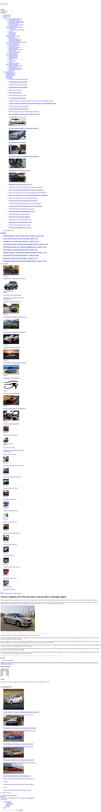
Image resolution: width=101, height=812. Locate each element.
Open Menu (3, 12)
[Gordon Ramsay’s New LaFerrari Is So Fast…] (17, 167)
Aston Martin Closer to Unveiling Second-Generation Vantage (15, 316)
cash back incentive (17, 662)
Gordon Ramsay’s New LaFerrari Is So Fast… (20, 170)
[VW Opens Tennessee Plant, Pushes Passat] (19, 106)
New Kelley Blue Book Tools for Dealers (18, 81)
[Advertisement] (17, 7)
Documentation (9, 804)
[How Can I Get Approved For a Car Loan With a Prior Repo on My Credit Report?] (27, 192)
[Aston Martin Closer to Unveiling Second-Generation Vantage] (11, 313)
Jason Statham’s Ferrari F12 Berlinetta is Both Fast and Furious (24, 156)
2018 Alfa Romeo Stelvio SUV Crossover (10, 578)
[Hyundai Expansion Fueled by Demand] (18, 84)
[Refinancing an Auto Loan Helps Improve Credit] (20, 219)
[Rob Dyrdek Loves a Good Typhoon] (17, 139)
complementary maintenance (27, 662)
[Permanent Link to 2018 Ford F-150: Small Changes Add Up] (6, 540)
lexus (48, 662)
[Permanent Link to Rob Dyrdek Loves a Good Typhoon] (6, 585)
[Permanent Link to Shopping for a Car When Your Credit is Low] (13, 450)
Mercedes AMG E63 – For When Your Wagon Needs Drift (14, 362)
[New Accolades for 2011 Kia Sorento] (17, 95)
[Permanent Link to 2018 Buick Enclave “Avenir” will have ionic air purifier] (6, 431)
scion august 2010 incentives (70, 662)
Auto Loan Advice (7, 299)
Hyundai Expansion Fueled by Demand (18, 87)
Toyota (77, 662)
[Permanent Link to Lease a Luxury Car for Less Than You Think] (6, 442)
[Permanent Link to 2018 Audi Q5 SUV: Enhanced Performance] (6, 506)
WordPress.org (9, 802)
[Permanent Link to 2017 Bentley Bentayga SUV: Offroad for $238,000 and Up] (6, 472)
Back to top (3, 796)
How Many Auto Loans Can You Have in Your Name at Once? (23, 200)
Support (7, 805)
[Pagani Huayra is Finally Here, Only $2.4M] (11, 343)
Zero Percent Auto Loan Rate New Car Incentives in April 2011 (23, 128)
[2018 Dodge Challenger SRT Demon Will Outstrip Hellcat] (11, 404)
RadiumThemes (30, 798)
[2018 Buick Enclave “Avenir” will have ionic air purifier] (11, 274)
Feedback (8, 806)
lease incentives (37, 662)
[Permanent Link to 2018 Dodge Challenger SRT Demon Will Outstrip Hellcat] (6, 529)
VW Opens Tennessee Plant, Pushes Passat (19, 108)
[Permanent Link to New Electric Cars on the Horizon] (6, 551)
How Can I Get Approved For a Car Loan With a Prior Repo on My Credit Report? (28, 195)
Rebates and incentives (8, 660)
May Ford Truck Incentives (15, 92)
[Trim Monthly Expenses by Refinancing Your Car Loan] (21, 208)
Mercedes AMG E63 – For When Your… (10, 499)
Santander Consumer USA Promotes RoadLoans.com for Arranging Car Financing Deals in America (32, 103)
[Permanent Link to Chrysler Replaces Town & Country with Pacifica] (6, 562)
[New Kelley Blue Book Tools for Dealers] (18, 79)
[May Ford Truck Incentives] (15, 90)
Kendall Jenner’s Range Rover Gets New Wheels (20, 184)
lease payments (43, 662)
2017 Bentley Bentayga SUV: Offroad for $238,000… (12, 476)
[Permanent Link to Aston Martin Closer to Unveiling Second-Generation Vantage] (6, 461)
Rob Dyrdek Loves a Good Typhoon (17, 142)
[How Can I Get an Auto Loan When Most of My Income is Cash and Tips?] (26, 187)
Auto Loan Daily (4, 3)
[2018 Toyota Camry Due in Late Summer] (11, 389)
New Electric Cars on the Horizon (8, 555)
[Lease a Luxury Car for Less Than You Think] (11, 290)
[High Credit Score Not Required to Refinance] (19, 214)
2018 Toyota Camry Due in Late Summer (11, 393)
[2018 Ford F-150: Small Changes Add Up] (11, 420)
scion (63, 662)
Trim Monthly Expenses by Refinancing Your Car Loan (22, 211)
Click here (41, 681)
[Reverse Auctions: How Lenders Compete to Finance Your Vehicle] (24, 111)
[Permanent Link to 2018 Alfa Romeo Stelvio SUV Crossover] (6, 574)
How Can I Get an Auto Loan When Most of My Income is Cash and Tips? (26, 190)
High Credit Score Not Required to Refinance (19, 216)
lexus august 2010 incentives (55, 662)
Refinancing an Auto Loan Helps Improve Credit (20, 222)
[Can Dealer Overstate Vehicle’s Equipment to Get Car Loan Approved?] (25, 203)
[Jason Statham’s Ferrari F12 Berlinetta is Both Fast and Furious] (17, 153)
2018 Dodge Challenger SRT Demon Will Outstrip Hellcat (14, 408)
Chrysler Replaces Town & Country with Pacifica (11, 566)
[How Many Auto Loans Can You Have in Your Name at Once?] (23, 198)
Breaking (3, 233)
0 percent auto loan (9, 662)
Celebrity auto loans (7, 586)
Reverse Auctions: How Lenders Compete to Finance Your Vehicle (24, 114)
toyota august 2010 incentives (85, 662)
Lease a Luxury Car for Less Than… (9, 447)
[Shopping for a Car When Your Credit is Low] (13, 297)
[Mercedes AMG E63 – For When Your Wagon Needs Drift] (11, 358)
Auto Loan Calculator (8, 291)
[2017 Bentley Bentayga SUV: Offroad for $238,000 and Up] (11, 328)
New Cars (5, 275)
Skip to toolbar (4, 799)
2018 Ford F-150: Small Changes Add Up (11, 423)
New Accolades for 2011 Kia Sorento (17, 98)
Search (2, 9)
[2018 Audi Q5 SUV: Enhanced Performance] (11, 374)
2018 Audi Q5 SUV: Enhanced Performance (11, 378)
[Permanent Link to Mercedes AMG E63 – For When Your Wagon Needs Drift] (6, 495)
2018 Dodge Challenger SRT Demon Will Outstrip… (12, 533)
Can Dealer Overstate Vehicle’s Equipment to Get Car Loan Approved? (25, 206)
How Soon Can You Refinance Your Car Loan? (20, 227)
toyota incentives (8, 663)
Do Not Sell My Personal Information (9, 795)
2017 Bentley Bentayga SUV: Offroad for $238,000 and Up (14, 332)
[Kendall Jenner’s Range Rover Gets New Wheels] (17, 181)
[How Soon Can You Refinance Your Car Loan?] (20, 225)
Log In (4, 807)
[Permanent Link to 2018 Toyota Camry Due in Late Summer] (6, 517)
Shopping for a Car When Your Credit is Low (12, 301)
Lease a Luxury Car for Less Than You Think (12, 295)
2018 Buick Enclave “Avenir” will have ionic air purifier (14, 278)
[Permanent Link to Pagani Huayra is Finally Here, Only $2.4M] (6, 484)
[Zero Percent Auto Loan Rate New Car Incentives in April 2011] (17, 125)
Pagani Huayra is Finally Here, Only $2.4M (11, 347)
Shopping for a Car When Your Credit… (10, 454)
